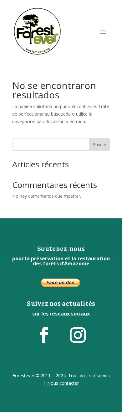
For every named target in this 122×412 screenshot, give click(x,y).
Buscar (99, 145)
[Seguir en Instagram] (78, 335)
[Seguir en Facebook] (44, 335)
